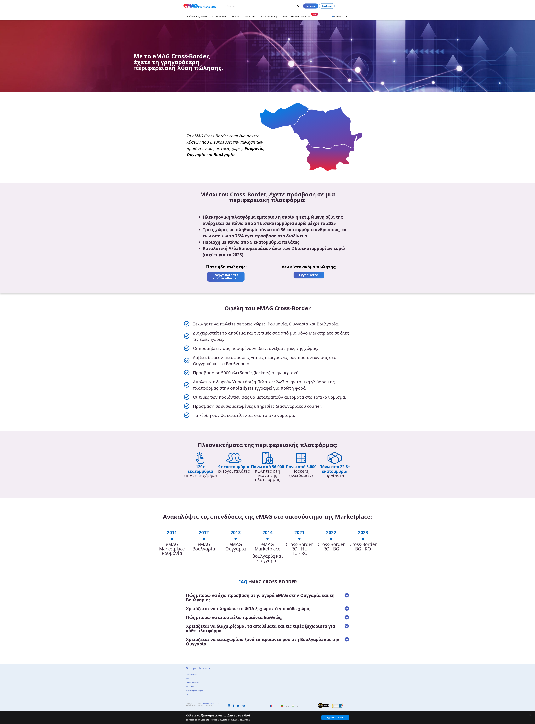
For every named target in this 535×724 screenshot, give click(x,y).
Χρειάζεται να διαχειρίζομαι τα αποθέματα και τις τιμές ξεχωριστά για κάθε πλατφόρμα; (260, 628)
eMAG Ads (250, 16)
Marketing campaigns (194, 691)
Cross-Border (219, 16)
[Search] (298, 6)
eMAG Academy (269, 16)
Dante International (208, 703)
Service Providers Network (297, 16)
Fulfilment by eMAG (197, 16)
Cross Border (191, 674)
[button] (267, 597)
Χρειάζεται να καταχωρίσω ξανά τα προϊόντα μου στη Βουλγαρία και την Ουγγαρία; (262, 642)
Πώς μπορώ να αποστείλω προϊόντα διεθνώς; (234, 617)
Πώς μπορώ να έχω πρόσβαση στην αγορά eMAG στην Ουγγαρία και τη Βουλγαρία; (260, 597)
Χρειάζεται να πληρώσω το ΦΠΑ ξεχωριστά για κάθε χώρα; (248, 608)
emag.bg (286, 706)
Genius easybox (192, 682)
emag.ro (275, 706)
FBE (187, 678)
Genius (235, 16)
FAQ (187, 695)
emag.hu (298, 706)
